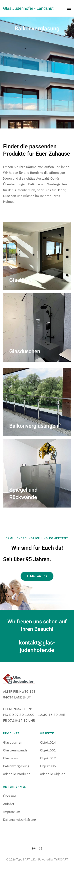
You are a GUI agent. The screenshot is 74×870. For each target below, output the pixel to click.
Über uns (9, 796)
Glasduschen (12, 742)
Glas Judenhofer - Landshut (28, 8)
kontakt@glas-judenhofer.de (37, 646)
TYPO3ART (61, 859)
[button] (69, 8)
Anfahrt (8, 804)
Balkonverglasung (16, 766)
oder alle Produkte (16, 774)
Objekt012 (48, 758)
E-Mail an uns (37, 576)
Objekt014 (48, 742)
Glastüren (10, 758)
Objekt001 (48, 750)
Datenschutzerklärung (19, 819)
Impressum (11, 812)
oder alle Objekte (52, 774)
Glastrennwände (15, 750)
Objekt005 (48, 766)
